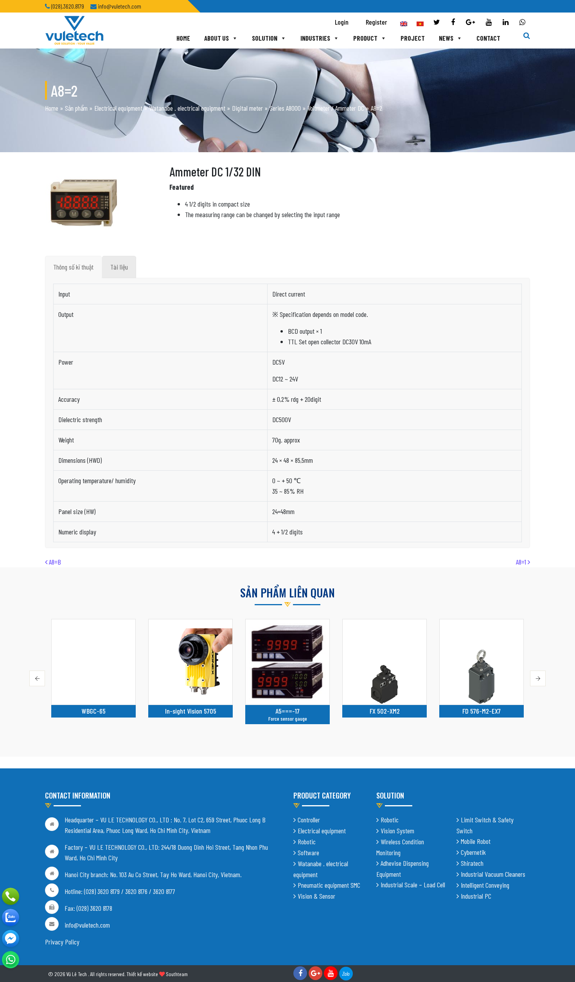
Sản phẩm (76, 108)
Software (308, 852)
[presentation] (37, 678)
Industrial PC (476, 896)
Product (365, 38)
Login (342, 22)
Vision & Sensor (316, 896)
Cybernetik (473, 852)
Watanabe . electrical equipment (187, 108)
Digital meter (247, 108)
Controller (309, 819)
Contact (488, 38)
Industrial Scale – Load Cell (413, 884)
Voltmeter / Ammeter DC (335, 108)
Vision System (397, 830)
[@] (10, 959)
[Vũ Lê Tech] (74, 29)
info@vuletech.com (87, 925)
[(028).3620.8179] (10, 896)
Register (376, 22)
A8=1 (522, 562)
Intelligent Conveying (485, 885)
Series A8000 (285, 108)
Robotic (307, 841)
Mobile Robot (476, 841)
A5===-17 (287, 711)
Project (413, 38)
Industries (315, 38)
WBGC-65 (94, 711)
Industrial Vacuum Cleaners (493, 874)
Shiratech (472, 863)
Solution (264, 38)
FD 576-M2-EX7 (481, 711)
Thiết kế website (142, 974)
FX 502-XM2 (385, 711)
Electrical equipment (118, 108)
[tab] (73, 267)
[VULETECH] (10, 917)
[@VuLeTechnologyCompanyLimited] (10, 938)
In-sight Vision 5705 (190, 711)
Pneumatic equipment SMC (329, 885)
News (446, 38)
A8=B (54, 562)
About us (216, 38)
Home (183, 38)
